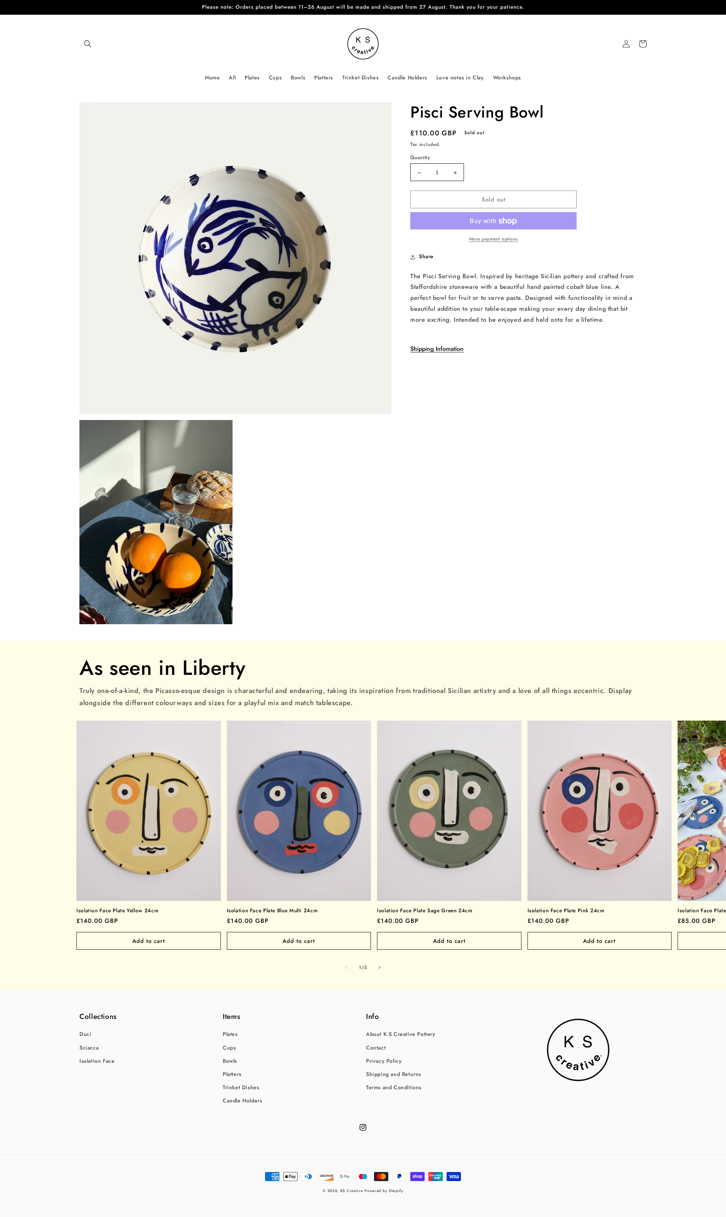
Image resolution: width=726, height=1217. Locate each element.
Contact (376, 1047)
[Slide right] (379, 967)
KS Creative (351, 1191)
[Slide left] (346, 967)
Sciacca (89, 1047)
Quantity (420, 157)
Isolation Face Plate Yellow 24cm (117, 910)
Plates (230, 1034)
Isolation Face (97, 1061)
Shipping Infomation (437, 349)
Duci (85, 1034)
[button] (87, 44)
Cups (229, 1047)
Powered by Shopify (384, 1191)
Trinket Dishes (241, 1087)
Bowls (230, 1061)
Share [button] (426, 256)
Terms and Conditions (394, 1087)
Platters (232, 1074)
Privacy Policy (384, 1061)
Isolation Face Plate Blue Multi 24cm (272, 910)
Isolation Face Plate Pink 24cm (566, 910)
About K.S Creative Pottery (401, 1034)
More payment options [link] (493, 239)
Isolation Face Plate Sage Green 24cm (425, 910)
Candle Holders (242, 1100)
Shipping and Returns (393, 1074)
